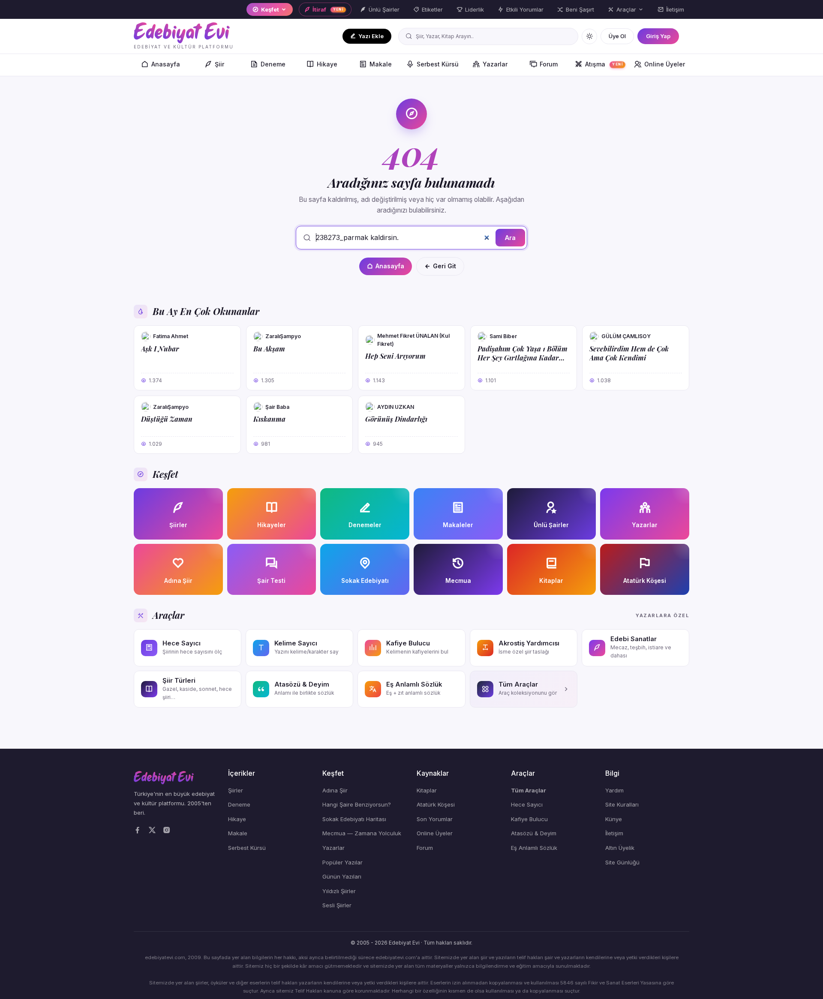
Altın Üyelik (619, 847)
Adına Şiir (335, 790)
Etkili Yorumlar (525, 9)
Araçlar (626, 9)
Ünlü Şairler (384, 9)
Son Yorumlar (435, 819)
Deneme (273, 64)
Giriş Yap (658, 36)
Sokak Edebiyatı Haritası (354, 819)
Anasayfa (165, 64)
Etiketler (432, 9)
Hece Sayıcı (527, 804)
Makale (380, 64)
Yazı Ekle (371, 36)
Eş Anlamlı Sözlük (534, 847)
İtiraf (328, 9)
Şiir (219, 64)
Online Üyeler (664, 64)
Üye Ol (617, 36)
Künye (613, 819)
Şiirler (235, 790)
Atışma (604, 64)
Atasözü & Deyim (533, 833)
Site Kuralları (622, 804)
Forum (549, 64)
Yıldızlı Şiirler (339, 891)
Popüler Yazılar (342, 862)
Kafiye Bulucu (529, 819)
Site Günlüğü (622, 862)
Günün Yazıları (341, 876)
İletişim (675, 9)
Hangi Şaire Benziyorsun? (356, 804)
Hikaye (327, 64)
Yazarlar (495, 64)
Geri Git (444, 266)
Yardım (614, 790)
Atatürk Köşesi (436, 804)
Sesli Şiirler (336, 905)
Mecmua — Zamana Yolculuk (361, 833)
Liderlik (474, 9)
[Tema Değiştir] (589, 36)
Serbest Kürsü (438, 64)
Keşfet (270, 9)
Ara (510, 237)
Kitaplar (427, 790)
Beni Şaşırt (580, 9)
